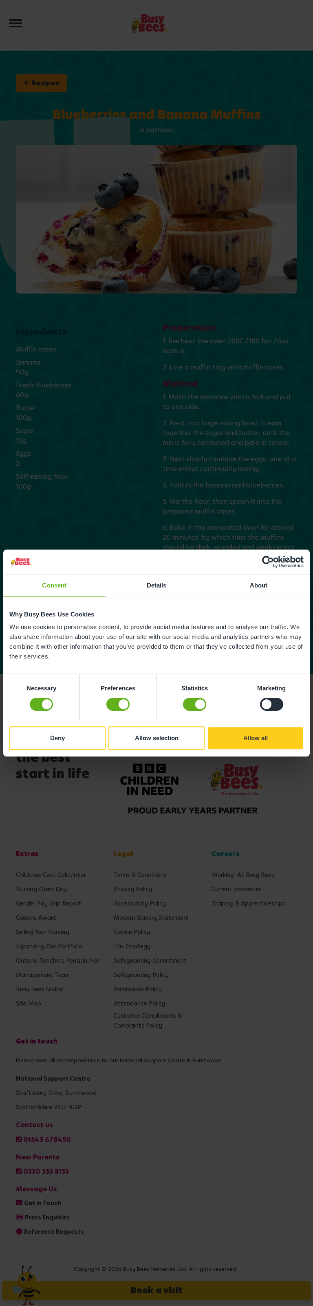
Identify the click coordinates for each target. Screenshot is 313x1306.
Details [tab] (157, 585)
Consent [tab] (54, 585)
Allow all (255, 737)
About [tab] (259, 585)
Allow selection (157, 737)
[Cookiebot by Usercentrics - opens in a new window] (268, 562)
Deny (57, 737)
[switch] (118, 704)
